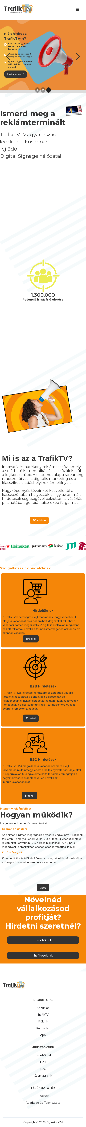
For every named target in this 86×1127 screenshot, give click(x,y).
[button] (78, 10)
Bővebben (39, 520)
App (43, 1035)
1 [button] (37, 90)
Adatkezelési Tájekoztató (43, 1102)
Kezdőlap (43, 1008)
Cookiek (43, 1096)
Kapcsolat (43, 1028)
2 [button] (43, 90)
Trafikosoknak (43, 955)
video (43, 887)
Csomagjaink (43, 1075)
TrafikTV (43, 1014)
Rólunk (43, 1021)
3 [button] (48, 90)
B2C (43, 1068)
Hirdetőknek (43, 940)
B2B (43, 1062)
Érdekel (31, 638)
